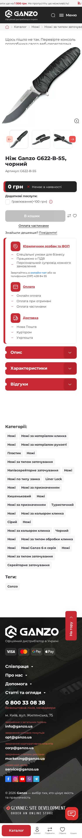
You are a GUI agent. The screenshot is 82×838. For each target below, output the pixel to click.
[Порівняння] (49, 829)
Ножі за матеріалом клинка (43, 436)
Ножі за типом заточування (30, 462)
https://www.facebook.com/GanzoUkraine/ (8, 779)
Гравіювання (29, 201)
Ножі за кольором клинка (42, 513)
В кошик (32, 216)
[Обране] (62, 829)
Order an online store (32, 813)
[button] (9, 139)
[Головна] (7, 27)
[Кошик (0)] (73, 829)
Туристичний (62, 505)
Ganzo (12, 586)
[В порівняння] (69, 218)
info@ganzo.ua (19, 726)
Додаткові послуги (21, 196)
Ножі (11, 436)
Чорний (62, 531)
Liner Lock (53, 479)
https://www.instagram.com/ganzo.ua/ (15, 779)
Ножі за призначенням (40, 487)
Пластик (14, 453)
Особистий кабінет (37, 829)
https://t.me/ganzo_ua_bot (36, 779)
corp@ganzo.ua (19, 748)
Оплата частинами (34, 226)
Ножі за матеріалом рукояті (44, 445)
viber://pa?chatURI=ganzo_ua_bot (29, 779)
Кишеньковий (19, 496)
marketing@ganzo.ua (25, 759)
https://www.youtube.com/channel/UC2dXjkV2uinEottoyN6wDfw (22, 779)
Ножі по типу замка (23, 479)
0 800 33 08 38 (25, 702)
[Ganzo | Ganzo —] (21, 15)
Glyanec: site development (38, 808)
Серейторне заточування (28, 565)
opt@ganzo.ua (18, 737)
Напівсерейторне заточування (32, 470)
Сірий (12, 522)
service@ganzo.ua (22, 769)
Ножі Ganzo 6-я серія (38, 548)
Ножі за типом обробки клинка (47, 539)
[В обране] (75, 218)
